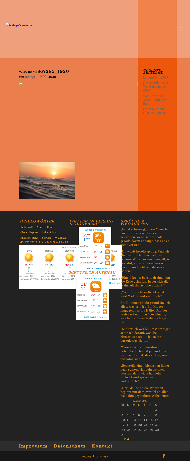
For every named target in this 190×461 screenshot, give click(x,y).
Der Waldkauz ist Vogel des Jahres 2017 (155, 86)
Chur (50, 227)
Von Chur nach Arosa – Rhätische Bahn (156, 99)
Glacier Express (29, 232)
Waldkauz (60, 237)
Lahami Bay (49, 232)
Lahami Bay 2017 (155, 77)
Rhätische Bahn (29, 237)
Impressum (33, 446)
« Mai (124, 439)
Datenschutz (70, 446)
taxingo (30, 77)
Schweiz (46, 237)
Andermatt (26, 227)
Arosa (40, 227)
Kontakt (102, 446)
